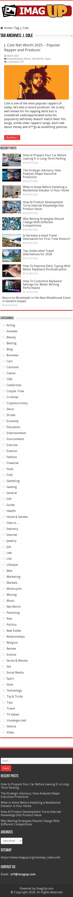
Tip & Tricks (15, 696)
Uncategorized (16, 720)
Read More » (12, 137)
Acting (11, 325)
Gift (9, 499)
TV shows (13, 714)
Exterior (12, 451)
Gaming (12, 487)
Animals (12, 331)
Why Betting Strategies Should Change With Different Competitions (43, 222)
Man (9, 571)
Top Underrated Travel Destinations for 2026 (38, 252)
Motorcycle (14, 589)
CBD (9, 379)
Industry (12, 529)
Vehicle (11, 726)
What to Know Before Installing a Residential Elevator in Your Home (46, 188)
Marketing (13, 577)
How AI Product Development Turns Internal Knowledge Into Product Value (43, 205)
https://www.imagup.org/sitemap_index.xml (30, 857)
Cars (10, 361)
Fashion (12, 457)
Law (9, 553)
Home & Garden (17, 517)
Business (12, 355)
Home (7, 28)
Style (47, 58)
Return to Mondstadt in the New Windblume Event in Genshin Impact (36, 299)
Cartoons (13, 367)
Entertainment (15, 58)
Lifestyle (12, 565)
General (12, 493)
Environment (15, 439)
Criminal (12, 397)
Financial (13, 463)
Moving (12, 595)
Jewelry (11, 541)
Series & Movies (17, 660)
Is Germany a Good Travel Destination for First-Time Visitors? (46, 237)
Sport (10, 678)
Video (10, 732)
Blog (10, 349)
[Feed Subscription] (72, 35)
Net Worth (38, 58)
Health (11, 511)
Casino (11, 373)
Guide (11, 505)
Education (13, 427)
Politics (11, 624)
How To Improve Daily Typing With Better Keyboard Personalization (46, 267)
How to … (13, 523)
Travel (11, 708)
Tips (10, 702)
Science (11, 654)
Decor (10, 409)
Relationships (16, 636)
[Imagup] (36, 10)
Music (27, 58)
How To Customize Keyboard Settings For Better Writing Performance (42, 284)
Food (10, 469)
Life (9, 559)
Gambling (13, 481)
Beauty (11, 337)
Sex (9, 666)
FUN (10, 475)
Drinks (11, 415)
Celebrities (14, 385)
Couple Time (15, 391)
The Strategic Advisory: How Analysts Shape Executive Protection (42, 174)
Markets (12, 583)
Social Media (15, 672)
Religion (12, 642)
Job (9, 547)
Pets (9, 618)
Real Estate (14, 630)
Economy (13, 421)
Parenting (13, 612)
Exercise (12, 445)
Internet (12, 535)
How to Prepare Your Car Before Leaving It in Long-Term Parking (44, 156)
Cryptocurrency (17, 403)
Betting (11, 343)
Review (11, 648)
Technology (14, 690)
